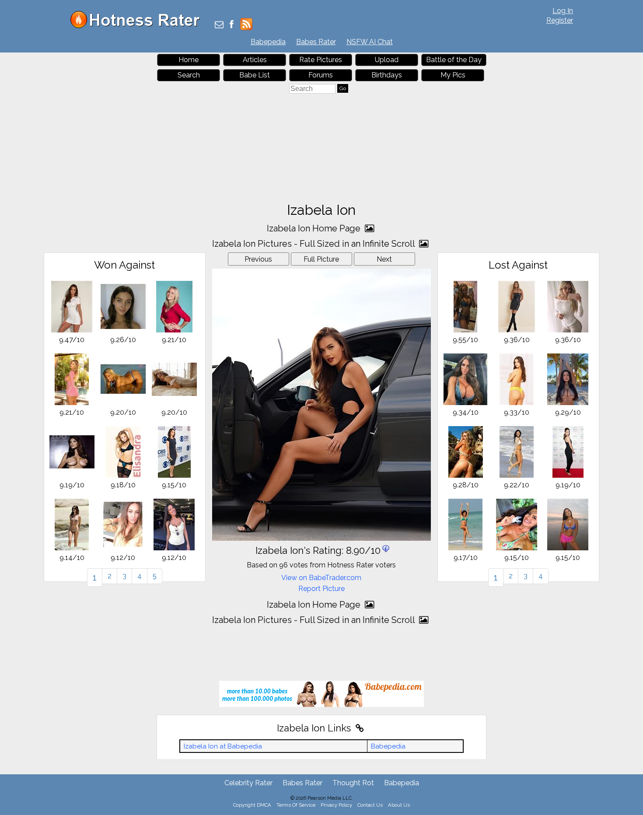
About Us (399, 805)
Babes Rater (316, 42)
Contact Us (370, 805)
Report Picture (321, 588)
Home (188, 60)
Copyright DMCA (252, 805)
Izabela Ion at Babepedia (223, 746)
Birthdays (386, 75)
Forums (320, 75)
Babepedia (268, 42)
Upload (386, 60)
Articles (255, 60)
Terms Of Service (295, 805)
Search (189, 75)
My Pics (452, 75)
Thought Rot (353, 783)
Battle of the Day (454, 60)
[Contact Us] (219, 25)
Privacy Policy (336, 805)
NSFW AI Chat (369, 42)
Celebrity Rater (248, 783)
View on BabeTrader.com (321, 578)
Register (559, 20)
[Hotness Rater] (138, 26)
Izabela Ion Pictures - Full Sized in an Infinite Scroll (314, 243)
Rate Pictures (320, 60)
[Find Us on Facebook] (231, 25)
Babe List (254, 75)
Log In (562, 11)
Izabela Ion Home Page (315, 228)
